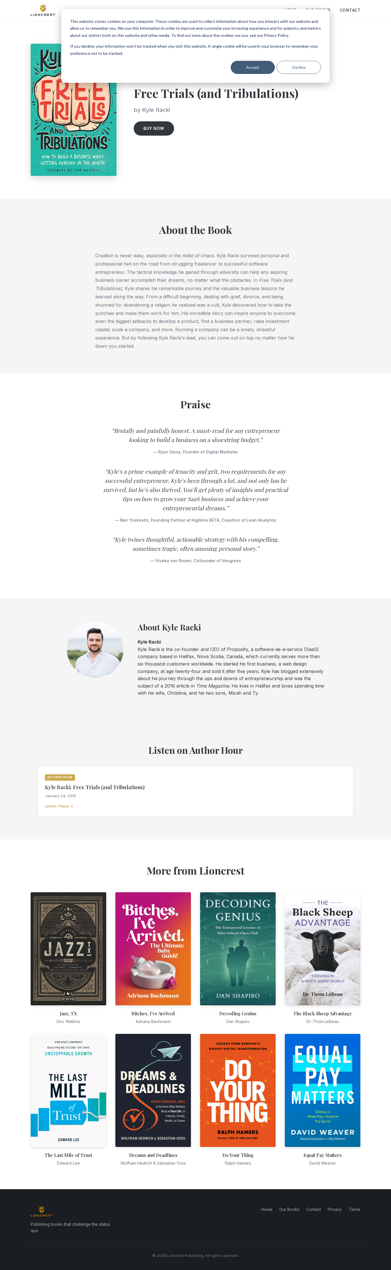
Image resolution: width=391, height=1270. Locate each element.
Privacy (335, 1209)
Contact (350, 10)
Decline (299, 67)
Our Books (289, 1209)
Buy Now (153, 128)
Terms (354, 1209)
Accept (252, 67)
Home (266, 1209)
